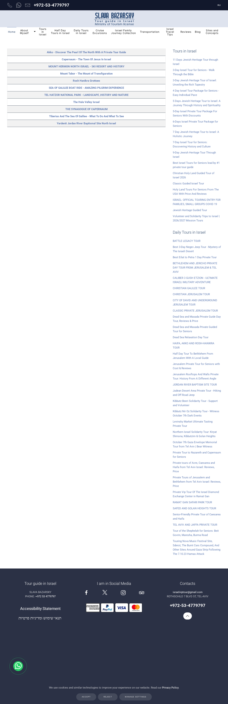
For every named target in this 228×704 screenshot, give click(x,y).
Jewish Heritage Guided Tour (190, 210)
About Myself (24, 31)
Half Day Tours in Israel (60, 31)
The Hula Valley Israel (86, 102)
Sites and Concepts (212, 31)
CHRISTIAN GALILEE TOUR (189, 288)
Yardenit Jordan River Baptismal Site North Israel (86, 123)
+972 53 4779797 (45, 596)
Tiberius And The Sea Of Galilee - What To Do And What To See (86, 116)
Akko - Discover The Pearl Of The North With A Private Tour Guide (86, 52)
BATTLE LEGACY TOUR (186, 241)
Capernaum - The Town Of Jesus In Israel (86, 59)
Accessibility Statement (40, 608)
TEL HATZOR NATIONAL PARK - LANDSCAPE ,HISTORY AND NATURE (86, 95)
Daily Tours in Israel (81, 31)
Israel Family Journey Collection (123, 31)
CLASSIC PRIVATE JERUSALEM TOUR (195, 310)
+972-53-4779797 (51, 5)
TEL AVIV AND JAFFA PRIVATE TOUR (195, 524)
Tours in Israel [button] (42, 31)
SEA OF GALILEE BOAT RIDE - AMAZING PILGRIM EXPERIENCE (86, 87)
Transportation (149, 31)
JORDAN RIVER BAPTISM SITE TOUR (195, 384)
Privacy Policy (170, 687)
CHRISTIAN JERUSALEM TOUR (191, 294)
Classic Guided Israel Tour (188, 183)
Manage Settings (135, 697)
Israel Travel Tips (170, 31)
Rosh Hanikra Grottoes (86, 80)
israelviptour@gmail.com (188, 592)
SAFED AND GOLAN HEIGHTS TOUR (194, 508)
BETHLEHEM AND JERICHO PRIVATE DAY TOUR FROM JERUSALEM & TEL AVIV (195, 267)
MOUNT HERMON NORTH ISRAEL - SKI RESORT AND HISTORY (86, 66)
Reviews (185, 31)
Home (11, 31)
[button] (187, 616)
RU (219, 5)
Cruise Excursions (100, 31)
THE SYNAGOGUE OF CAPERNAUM (86, 109)
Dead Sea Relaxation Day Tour (190, 337)
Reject (107, 697)
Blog (198, 31)
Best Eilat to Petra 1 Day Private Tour (195, 257)
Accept (86, 697)
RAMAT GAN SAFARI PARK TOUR (192, 502)
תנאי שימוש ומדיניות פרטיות (40, 618)
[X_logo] (104, 592)
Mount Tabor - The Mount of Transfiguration (86, 73)
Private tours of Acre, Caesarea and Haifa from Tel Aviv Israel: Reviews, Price (194, 467)
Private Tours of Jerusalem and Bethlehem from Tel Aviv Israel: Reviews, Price (197, 482)
